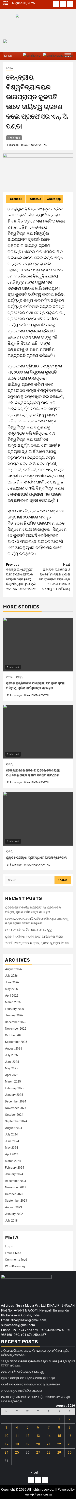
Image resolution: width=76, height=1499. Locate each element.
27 (38, 1452)
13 (38, 1436)
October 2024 (14, 1115)
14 (48, 1436)
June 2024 (12, 1141)
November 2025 (15, 1028)
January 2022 (14, 1214)
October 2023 (14, 1194)
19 (27, 1444)
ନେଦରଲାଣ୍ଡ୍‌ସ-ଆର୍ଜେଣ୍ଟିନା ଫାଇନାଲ (21, 1390)
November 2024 (15, 1108)
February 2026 (14, 1009)
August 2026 (13, 969)
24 (6, 1452)
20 (38, 1444)
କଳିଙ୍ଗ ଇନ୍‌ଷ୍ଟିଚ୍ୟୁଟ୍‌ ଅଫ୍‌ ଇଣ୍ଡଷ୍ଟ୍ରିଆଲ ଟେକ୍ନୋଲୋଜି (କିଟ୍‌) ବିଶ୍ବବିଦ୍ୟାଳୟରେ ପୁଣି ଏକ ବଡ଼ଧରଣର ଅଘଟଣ (21, 577)
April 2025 (11, 1075)
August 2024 (13, 1128)
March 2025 (13, 1081)
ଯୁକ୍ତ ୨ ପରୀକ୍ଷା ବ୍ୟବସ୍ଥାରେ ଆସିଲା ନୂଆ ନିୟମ (36, 857)
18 (17, 1444)
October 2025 (14, 1035)
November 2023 (15, 1187)
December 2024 (15, 1101)
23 (70, 1444)
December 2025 (15, 1022)
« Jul (34, 1472)
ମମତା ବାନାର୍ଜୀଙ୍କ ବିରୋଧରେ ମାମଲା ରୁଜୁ (28, 930)
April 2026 (11, 995)
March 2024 (13, 1161)
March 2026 (13, 1002)
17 (6, 1444)
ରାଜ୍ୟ (9, 67)
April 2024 (11, 1154)
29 (59, 1452)
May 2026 (11, 989)
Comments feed (16, 1259)
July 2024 (11, 1134)
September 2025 (16, 1042)
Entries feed (13, 1253)
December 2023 (15, 1181)
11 (17, 1436)
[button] (8, 56)
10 (6, 1436)
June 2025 (12, 1062)
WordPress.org (15, 1266)
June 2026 (12, 982)
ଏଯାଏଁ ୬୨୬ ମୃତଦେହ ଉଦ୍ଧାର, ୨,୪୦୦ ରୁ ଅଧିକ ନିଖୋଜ (37, 943)
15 (59, 1436)
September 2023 (16, 1200)
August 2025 (13, 1048)
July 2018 (11, 1220)
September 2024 (16, 1121)
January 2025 (14, 1095)
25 (17, 1452)
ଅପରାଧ (10, 677)
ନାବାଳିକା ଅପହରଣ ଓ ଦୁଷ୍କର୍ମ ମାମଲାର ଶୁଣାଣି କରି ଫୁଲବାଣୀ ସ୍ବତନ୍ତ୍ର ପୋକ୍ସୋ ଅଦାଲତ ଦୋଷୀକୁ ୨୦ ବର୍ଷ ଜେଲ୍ (54, 577)
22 (59, 1444)
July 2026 (11, 975)
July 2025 (11, 1055)
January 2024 (14, 1174)
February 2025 (14, 1088)
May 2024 (11, 1147)
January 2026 (14, 1015)
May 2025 (11, 1068)
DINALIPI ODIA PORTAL (34, 145)
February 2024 (14, 1167)
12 (27, 1436)
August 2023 (13, 1207)
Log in (9, 1246)
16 (70, 1436)
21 (48, 1444)
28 (48, 1452)
